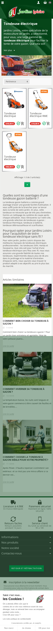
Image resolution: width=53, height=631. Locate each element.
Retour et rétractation (26, 568)
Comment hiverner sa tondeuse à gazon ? (23, 390)
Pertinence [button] (11, 81)
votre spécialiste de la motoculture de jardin (26, 32)
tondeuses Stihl (30, 245)
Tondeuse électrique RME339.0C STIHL (10, 160)
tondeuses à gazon (35, 220)
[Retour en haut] (27, 184)
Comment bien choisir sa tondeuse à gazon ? (25, 322)
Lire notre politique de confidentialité (17, 619)
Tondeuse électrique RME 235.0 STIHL (39, 116)
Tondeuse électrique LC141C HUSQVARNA (11, 117)
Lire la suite (8, 346)
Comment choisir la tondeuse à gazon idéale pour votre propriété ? (25, 458)
